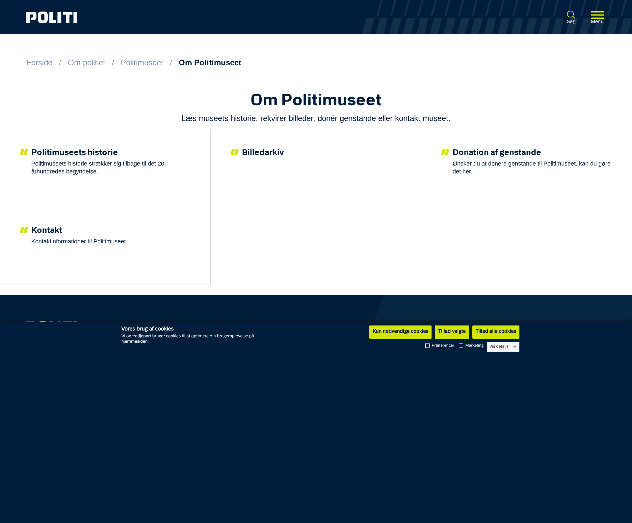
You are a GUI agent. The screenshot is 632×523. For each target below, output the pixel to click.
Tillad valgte (452, 331)
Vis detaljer (499, 347)
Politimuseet (142, 62)
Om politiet (86, 62)
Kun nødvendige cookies (400, 331)
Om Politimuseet (210, 62)
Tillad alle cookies (496, 331)
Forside (39, 62)
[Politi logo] (144, 17)
